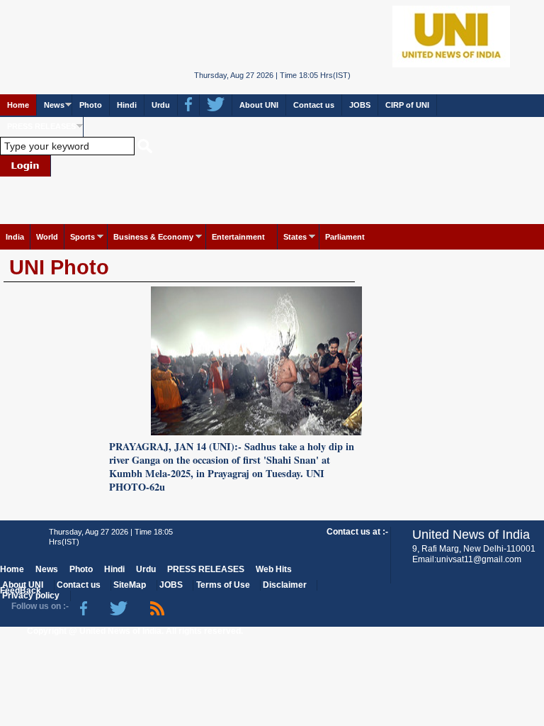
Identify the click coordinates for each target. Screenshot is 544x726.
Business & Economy (153, 237)
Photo (90, 105)
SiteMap (129, 585)
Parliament (345, 237)
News (54, 105)
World (47, 237)
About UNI (258, 105)
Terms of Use (223, 585)
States (295, 237)
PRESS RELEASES (41, 126)
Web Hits (274, 569)
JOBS (359, 105)
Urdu (161, 105)
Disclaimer (285, 585)
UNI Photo (59, 267)
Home (18, 105)
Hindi (127, 105)
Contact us (313, 105)
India (15, 237)
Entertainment (238, 237)
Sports (82, 237)
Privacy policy (31, 595)
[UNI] (272, 35)
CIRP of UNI (407, 105)
